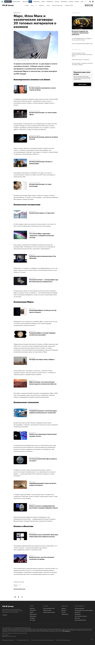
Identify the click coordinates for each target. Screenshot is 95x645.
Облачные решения (79, 608)
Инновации (32, 618)
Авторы (15, 585)
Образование (33, 616)
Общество (32, 608)
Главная (27, 5)
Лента (32, 5)
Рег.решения (78, 614)
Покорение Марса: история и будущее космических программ (42, 334)
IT (36, 5)
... (85, 1)
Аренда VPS (77, 612)
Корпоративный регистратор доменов (84, 610)
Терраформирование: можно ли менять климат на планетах (42, 484)
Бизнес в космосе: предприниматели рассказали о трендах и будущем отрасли (43, 507)
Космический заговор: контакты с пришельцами (41, 162)
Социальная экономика (34, 86)
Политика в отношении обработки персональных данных (42, 640)
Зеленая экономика (33, 409)
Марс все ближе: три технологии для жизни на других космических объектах (42, 383)
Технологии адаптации (57, 5)
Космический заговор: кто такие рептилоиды (40, 185)
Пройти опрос (82, 84)
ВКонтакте (63, 610)
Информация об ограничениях (8, 640)
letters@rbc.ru (67, 631)
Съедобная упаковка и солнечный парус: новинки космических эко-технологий (43, 411)
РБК (3, 5)
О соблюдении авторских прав (23, 640)
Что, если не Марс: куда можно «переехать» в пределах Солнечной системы (41, 235)
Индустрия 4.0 (17, 12)
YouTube (63, 612)
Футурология (32, 232)
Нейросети (41, 5)
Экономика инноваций (34, 457)
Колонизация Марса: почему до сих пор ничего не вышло (42, 311)
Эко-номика (32, 619)
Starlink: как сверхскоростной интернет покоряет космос (43, 435)
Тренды (10, 5)
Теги (19, 585)
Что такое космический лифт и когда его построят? (43, 460)
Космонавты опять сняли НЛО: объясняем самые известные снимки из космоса (43, 535)
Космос (48, 5)
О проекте (4, 614)
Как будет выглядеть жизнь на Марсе (42, 359)
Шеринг (32, 612)
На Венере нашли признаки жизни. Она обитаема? (42, 257)
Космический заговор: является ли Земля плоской (43, 138)
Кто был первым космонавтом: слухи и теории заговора (42, 89)
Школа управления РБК (80, 619)
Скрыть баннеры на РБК (49, 608)
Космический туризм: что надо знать (41, 213)
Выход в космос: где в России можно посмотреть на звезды (41, 558)
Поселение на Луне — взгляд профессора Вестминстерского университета (43, 280)
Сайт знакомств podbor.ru (81, 616)
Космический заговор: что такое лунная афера (43, 113)
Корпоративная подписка (49, 612)
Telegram (63, 608)
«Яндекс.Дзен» (64, 614)
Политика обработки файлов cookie (63, 640)
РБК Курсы (77, 618)
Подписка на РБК (47, 610)
